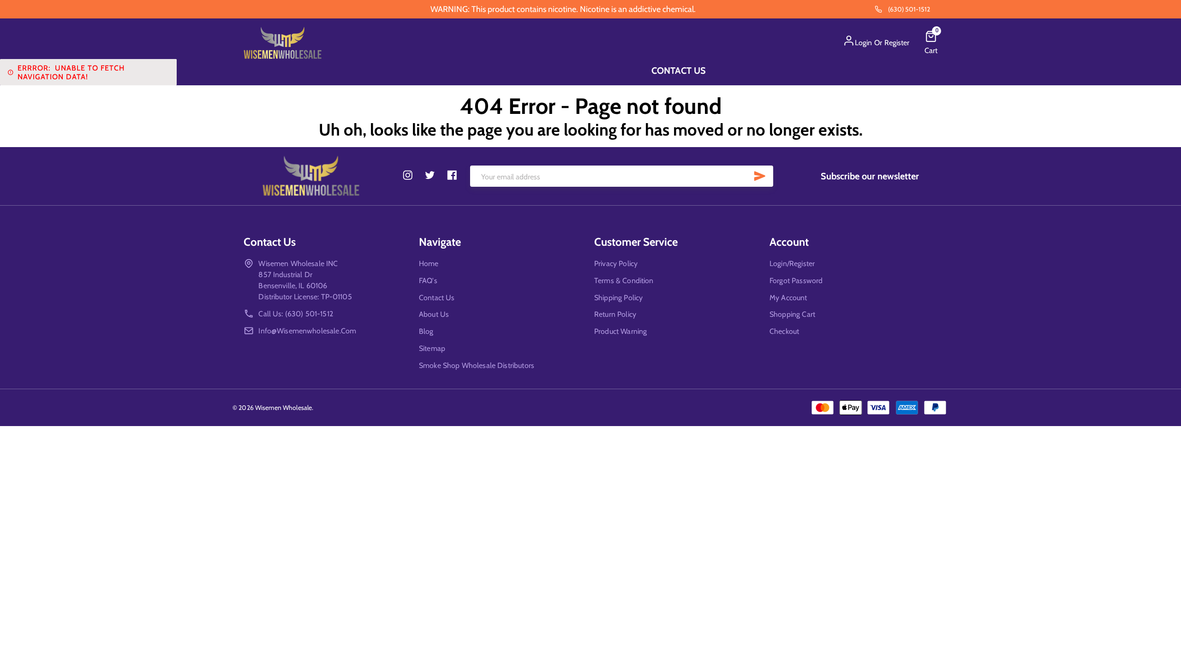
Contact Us (678, 70)
